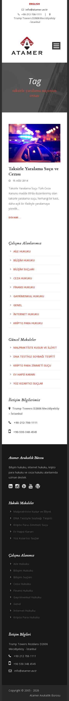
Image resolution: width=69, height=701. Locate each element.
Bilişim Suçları (23, 269)
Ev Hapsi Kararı (24, 374)
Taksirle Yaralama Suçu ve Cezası (34, 171)
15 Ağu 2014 (20, 180)
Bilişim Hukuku (24, 260)
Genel (17, 305)
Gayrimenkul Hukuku (28, 296)
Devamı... (15, 217)
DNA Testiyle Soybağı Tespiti (34, 356)
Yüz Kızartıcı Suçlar (28, 383)
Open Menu (56, 45)
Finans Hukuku (24, 287)
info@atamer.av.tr (36, 9)
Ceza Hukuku (22, 278)
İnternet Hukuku (26, 314)
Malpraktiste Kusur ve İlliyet (35, 347)
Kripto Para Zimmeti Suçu (32, 365)
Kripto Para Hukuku (28, 323)
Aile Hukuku (22, 251)
